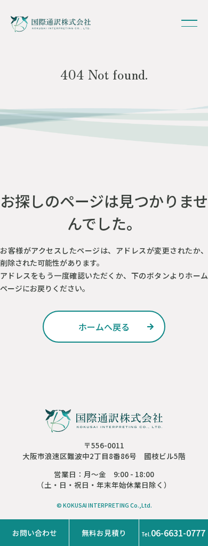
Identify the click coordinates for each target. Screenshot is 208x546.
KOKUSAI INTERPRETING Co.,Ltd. (107, 505)
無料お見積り (104, 532)
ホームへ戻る (104, 326)
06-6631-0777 (173, 532)
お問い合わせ (34, 532)
